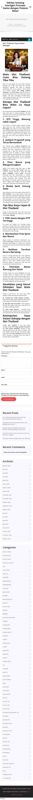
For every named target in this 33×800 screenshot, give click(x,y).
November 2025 (7, 498)
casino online (6, 570)
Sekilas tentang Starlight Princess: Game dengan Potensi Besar (15, 6)
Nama (3, 370)
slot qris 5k (6, 745)
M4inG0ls (5, 39)
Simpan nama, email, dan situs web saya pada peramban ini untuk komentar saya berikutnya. (15, 394)
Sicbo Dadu (6, 687)
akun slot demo (7, 552)
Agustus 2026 (6, 465)
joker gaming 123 (7, 599)
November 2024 (7, 535)
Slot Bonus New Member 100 (11, 712)
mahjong (5, 621)
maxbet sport (6, 643)
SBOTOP (5, 672)
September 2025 (7, 506)
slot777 (5, 756)
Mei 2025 (5, 520)
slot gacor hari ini (7, 730)
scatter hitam (6, 676)
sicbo (4, 683)
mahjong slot (6, 625)
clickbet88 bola (7, 581)
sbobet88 (5, 668)
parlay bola (6, 650)
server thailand (7, 679)
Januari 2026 (6, 491)
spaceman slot (7, 767)
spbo (4, 771)
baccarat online (7, 559)
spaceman (5, 760)
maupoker (5, 636)
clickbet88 (5, 577)
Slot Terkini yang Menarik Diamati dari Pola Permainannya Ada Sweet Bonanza (14, 418)
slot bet (5, 698)
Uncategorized (18, 24)
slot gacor (5, 727)
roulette (5, 657)
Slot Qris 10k (6, 741)
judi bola (5, 610)
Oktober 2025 (6, 502)
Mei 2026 (5, 476)
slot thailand (6, 752)
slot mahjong (6, 734)
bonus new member (8, 563)
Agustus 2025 (6, 509)
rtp (3, 665)
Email (3, 377)
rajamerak (5, 654)
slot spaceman (7, 749)
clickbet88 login (7, 584)
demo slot (5, 588)
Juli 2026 (5, 469)
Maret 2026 (6, 484)
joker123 (5, 603)
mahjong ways (7, 628)
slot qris (5, 738)
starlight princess (7, 774)
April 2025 (5, 524)
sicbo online (6, 690)
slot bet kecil (6, 708)
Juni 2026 (5, 473)
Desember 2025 (7, 495)
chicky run (5, 573)
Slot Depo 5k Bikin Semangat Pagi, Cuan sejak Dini (16, 438)
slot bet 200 (6, 705)
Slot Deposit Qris (7, 723)
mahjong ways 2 (7, 632)
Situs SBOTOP (7, 694)
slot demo (5, 716)
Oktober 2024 (6, 538)
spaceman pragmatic (8, 763)
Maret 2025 (6, 528)
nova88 (5, 646)
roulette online (7, 661)
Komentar (4, 356)
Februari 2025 (6, 531)
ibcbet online (6, 592)
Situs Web (4, 384)
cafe (4, 566)
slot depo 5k (6, 719)
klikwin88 (5, 614)
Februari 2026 (6, 487)
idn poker (5, 595)
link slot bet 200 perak (9, 617)
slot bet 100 (6, 701)
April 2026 (5, 480)
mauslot (5, 639)
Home (10, 24)
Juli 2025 (5, 513)
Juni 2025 (5, 517)
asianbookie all (7, 555)
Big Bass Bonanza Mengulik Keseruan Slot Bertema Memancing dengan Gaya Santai (14, 428)
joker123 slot (6, 606)
